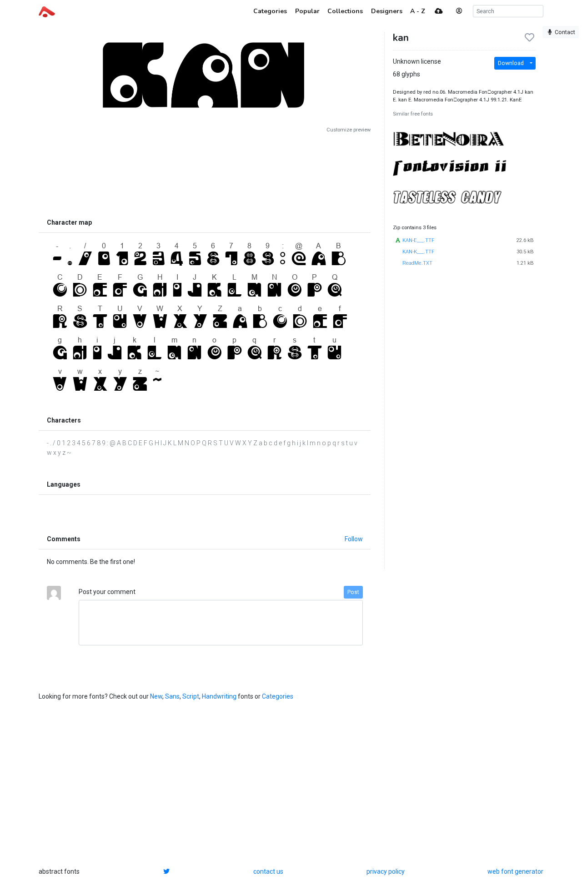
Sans (172, 696)
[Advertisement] (205, 173)
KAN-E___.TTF (418, 240)
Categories (277, 696)
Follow (354, 539)
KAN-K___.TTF (418, 252)
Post (353, 592)
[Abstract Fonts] (47, 11)
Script (190, 696)
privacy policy (385, 871)
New (156, 696)
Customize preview (348, 130)
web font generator (515, 871)
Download (511, 63)
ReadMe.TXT (417, 263)
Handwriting (219, 696)
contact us (268, 871)
